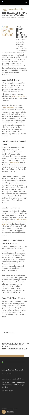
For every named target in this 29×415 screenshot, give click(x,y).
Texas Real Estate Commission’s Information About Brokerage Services (14, 385)
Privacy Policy (7, 391)
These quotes (14, 163)
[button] (26, 2)
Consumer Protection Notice (12, 379)
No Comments (21, 17)
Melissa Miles (7, 17)
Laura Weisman (8, 108)
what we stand (17, 96)
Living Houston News (11, 9)
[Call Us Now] (4, 412)
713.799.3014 (7, 374)
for (24, 96)
